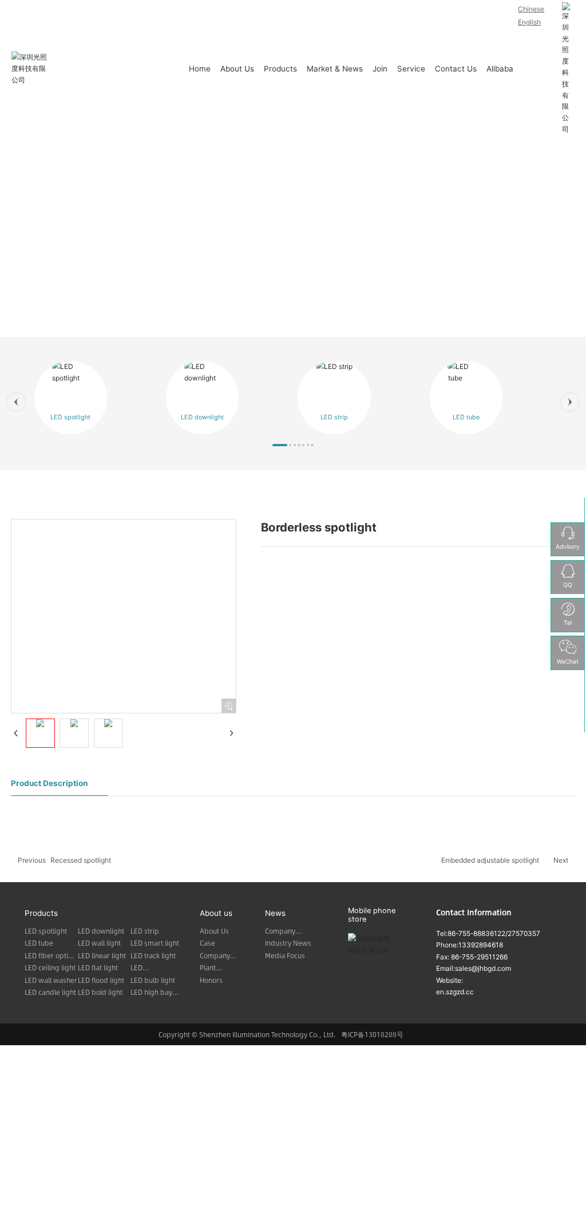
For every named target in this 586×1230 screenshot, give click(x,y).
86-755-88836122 (476, 933)
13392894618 (480, 945)
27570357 (524, 933)
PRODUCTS (292, 249)
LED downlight (202, 417)
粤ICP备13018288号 (372, 1034)
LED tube (466, 417)
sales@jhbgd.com (483, 968)
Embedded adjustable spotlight (490, 860)
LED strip (334, 417)
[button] (16, 402)
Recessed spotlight (80, 860)
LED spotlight (70, 417)
